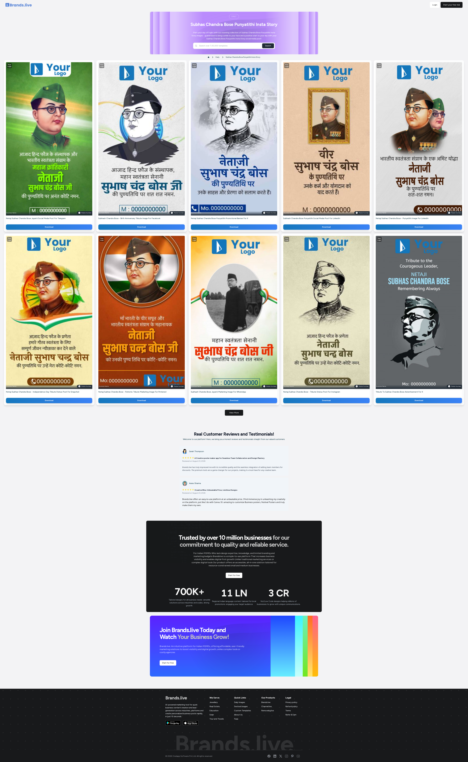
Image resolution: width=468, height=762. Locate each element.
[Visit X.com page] (282, 756)
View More (234, 412)
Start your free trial (451, 5)
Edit (43, 142)
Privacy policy (291, 702)
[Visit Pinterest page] (294, 756)
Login (434, 5)
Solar (212, 715)
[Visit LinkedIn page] (276, 756)
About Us (238, 715)
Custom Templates (242, 710)
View (53, 142)
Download (49, 227)
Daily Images (239, 702)
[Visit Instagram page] (288, 756)
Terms (288, 710)
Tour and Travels (217, 719)
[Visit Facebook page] (270, 756)
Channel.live (266, 706)
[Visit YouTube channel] (300, 756)
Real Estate (215, 706)
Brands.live (176, 698)
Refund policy (291, 706)
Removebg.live (267, 710)
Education (214, 710)
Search (268, 46)
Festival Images (241, 706)
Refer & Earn (290, 715)
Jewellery (214, 702)
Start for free (234, 575)
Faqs (236, 719)
